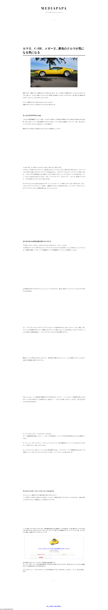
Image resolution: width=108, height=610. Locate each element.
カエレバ (56, 550)
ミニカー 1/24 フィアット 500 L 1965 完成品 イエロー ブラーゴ (54, 548)
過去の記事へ (57, 606)
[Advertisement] (54, 31)
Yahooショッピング (41, 554)
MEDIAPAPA (54, 8)
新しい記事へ (50, 606)
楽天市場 (41, 557)
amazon (64, 554)
